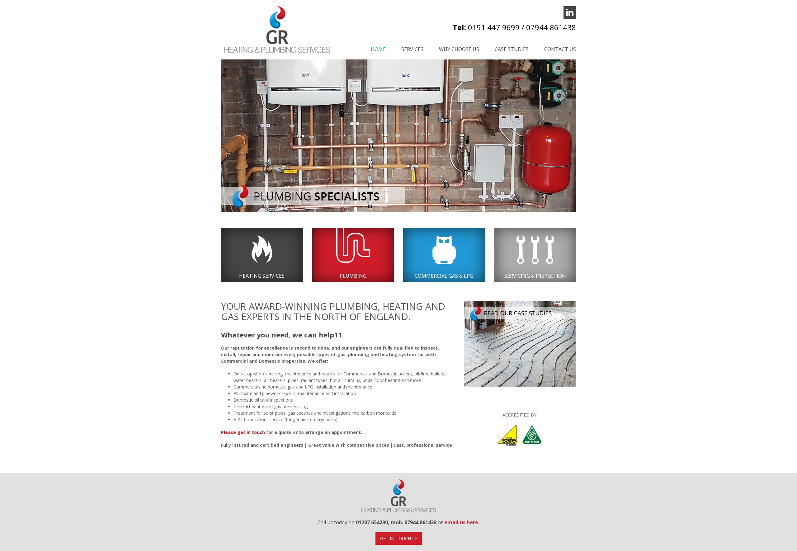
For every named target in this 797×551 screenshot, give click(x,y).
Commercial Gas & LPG (444, 275)
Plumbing (353, 275)
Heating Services (262, 275)
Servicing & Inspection (535, 275)
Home (378, 49)
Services (412, 49)
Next (587, 143)
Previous (211, 143)
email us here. (461, 522)
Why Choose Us (459, 49)
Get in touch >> (398, 538)
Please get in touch (243, 432)
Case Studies (512, 49)
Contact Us (560, 49)
